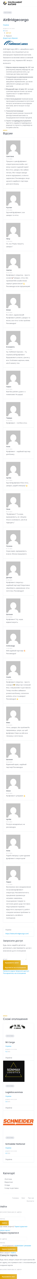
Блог (23, 1198)
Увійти (13, 1253)
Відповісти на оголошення (15, 967)
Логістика (7, 12)
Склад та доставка (11, 1188)
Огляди (7, 1185)
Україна (6, 25)
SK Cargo (10, 1042)
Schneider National (15, 1144)
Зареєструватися (21, 1226)
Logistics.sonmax (14, 1092)
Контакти (30, 1201)
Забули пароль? (5, 1230)
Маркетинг (9, 1182)
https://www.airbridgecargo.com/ (17, 934)
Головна (15, 1198)
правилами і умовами (23, 1246)
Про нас (31, 1198)
